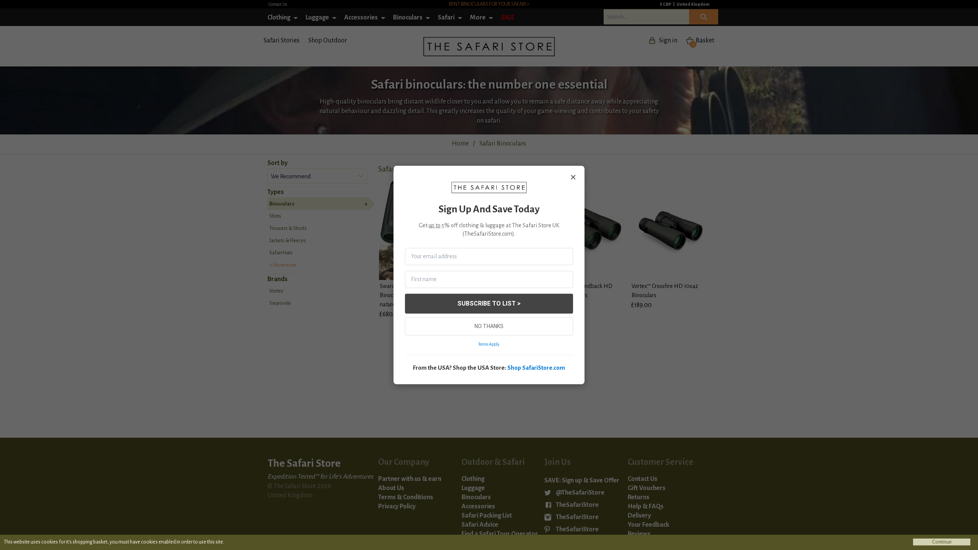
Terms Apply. (489, 344)
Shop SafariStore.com (536, 367)
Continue (942, 542)
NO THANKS (489, 326)
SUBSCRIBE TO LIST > (489, 303)
